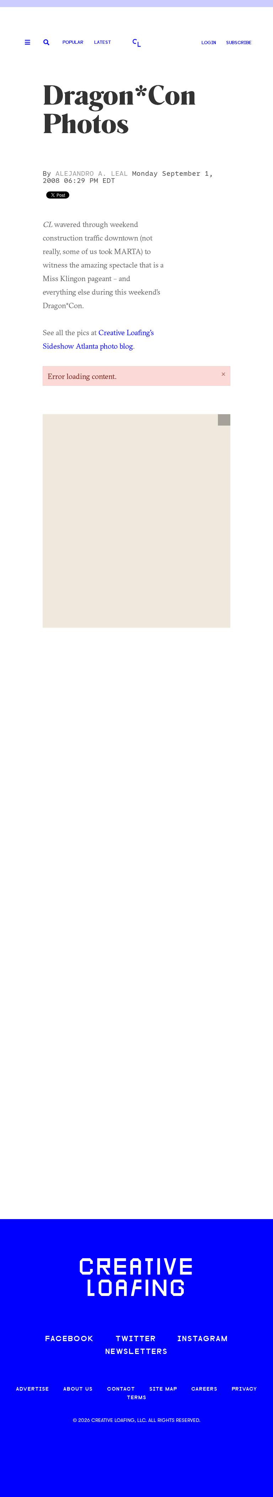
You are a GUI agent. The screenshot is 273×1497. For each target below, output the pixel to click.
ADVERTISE (32, 1389)
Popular (73, 42)
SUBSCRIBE (239, 43)
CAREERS (204, 1389)
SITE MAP (163, 1389)
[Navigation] (24, 43)
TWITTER (136, 1339)
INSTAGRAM (202, 1339)
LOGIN (209, 43)
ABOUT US (78, 1389)
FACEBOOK (69, 1339)
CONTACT (121, 1389)
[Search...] (46, 43)
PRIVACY (244, 1389)
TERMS (136, 1398)
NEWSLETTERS (136, 1352)
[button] (224, 420)
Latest (102, 42)
